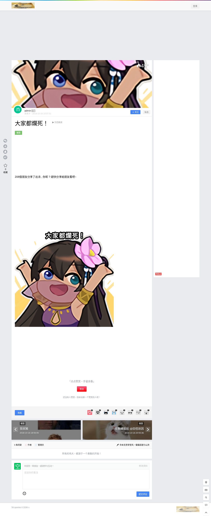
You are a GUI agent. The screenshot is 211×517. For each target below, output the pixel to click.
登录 (195, 6)
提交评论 (143, 494)
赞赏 (82, 389)
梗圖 (18, 133)
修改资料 (143, 466)
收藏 (5, 170)
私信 (147, 112)
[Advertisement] (105, 37)
